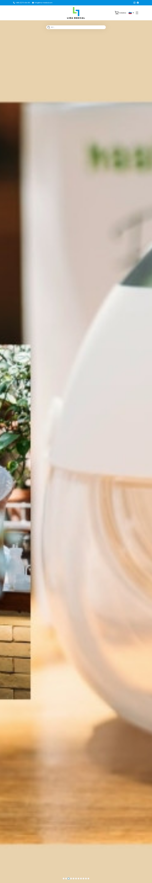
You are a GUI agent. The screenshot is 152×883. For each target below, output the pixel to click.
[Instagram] (134, 3)
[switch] (121, 13)
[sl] (131, 12)
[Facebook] (138, 3)
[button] (63, 878)
